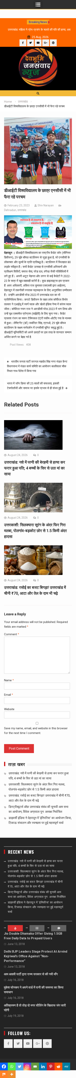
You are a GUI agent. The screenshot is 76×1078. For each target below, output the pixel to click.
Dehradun (10, 210)
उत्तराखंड (21, 210)
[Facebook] (22, 42)
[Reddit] (58, 1066)
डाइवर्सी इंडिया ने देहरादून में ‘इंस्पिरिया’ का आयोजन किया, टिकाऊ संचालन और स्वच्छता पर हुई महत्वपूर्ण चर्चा (35, 907)
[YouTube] (38, 42)
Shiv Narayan (46, 205)
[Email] (35, 1066)
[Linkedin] (43, 1066)
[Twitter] (30, 42)
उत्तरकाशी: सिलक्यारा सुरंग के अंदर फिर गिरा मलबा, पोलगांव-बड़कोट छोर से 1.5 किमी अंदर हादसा (35, 531)
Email (8, 694)
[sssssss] (38, 248)
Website (9, 709)
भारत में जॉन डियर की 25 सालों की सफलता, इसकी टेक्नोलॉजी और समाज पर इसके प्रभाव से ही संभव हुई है (35, 386)
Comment (11, 634)
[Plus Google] (45, 42)
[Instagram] (27, 1066)
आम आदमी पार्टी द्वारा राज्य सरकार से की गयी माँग (31, 974)
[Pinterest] (53, 42)
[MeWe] (66, 1066)
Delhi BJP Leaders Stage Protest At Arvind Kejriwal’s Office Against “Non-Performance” (35, 956)
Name (9, 680)
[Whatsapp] (12, 1066)
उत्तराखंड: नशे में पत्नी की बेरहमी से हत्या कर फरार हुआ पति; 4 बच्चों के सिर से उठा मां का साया (34, 468)
